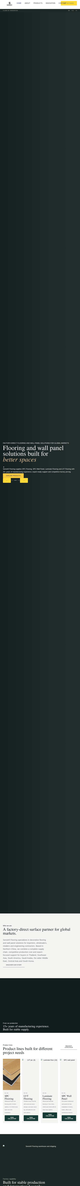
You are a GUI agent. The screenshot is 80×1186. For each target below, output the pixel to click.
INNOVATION (50, 3)
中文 (73, 10)
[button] (40, 1001)
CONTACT (62, 3)
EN (69, 10)
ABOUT (27, 3)
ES (76, 10)
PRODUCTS (37, 3)
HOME (19, 3)
